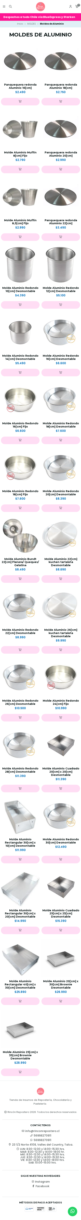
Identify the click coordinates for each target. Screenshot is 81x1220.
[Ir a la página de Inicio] (40, 6)
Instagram (42, 1181)
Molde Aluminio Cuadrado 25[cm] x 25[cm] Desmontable (60, 913)
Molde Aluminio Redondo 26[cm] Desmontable (20, 702)
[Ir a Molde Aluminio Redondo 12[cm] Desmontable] (60, 264)
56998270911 (42, 1135)
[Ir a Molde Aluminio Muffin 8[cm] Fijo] (20, 129)
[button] (20, 101)
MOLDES (31, 23)
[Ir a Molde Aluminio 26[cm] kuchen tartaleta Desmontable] (60, 606)
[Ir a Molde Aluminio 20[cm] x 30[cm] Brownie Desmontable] (60, 958)
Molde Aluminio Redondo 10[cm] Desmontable (20, 289)
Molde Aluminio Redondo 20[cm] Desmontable (61, 493)
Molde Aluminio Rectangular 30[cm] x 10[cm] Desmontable (20, 842)
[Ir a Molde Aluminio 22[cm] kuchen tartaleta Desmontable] (60, 535)
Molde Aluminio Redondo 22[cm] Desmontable (20, 631)
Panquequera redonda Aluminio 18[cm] (61, 86)
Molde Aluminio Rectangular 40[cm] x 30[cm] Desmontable (20, 984)
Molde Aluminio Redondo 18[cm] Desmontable (61, 425)
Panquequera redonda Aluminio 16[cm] (20, 86)
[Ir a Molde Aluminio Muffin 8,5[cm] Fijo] (20, 197)
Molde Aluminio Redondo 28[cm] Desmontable (20, 770)
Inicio (20, 23)
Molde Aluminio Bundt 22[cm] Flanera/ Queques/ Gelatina (20, 562)
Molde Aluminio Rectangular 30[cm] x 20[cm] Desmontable (20, 913)
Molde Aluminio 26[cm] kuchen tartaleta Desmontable (60, 633)
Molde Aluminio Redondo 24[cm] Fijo (61, 702)
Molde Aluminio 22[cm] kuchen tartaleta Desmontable (60, 562)
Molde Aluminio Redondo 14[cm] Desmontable (20, 357)
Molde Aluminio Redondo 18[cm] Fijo (20, 493)
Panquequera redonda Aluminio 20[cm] (61, 154)
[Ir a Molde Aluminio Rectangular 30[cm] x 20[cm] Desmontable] (20, 887)
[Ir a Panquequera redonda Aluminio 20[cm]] (60, 129)
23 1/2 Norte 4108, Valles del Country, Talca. (42, 1144)
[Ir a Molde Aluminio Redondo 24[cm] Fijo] (60, 677)
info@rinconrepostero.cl (42, 1131)
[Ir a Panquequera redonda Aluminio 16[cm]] (20, 61)
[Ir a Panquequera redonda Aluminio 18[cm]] (60, 61)
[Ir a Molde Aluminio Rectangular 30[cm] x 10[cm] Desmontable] (20, 816)
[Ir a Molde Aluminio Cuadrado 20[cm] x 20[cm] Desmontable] (60, 745)
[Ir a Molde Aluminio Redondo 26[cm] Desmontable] (20, 677)
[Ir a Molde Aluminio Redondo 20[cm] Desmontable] (60, 468)
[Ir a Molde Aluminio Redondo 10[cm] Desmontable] (20, 264)
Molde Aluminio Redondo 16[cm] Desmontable (61, 357)
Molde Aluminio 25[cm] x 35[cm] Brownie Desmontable (20, 1055)
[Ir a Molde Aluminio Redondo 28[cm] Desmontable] (20, 745)
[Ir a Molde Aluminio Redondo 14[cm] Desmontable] (20, 332)
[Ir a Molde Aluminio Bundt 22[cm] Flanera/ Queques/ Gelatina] (20, 535)
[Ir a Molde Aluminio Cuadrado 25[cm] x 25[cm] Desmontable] (60, 887)
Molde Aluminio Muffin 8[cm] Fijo (20, 154)
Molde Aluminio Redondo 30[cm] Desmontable (61, 841)
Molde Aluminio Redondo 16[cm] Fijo (20, 425)
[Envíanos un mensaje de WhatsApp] (72, 1211)
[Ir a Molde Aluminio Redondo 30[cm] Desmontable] (60, 816)
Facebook (42, 1186)
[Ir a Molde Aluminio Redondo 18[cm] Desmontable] (60, 400)
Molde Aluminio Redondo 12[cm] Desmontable (61, 289)
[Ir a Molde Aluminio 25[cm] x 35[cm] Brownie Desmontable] (20, 1029)
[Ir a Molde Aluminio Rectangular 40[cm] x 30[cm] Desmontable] (20, 958)
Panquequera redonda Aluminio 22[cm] (61, 222)
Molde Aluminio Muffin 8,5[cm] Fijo (20, 222)
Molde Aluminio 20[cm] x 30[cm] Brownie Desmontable (60, 984)
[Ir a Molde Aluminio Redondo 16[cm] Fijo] (20, 400)
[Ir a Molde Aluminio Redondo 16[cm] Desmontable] (60, 332)
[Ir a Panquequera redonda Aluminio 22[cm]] (60, 197)
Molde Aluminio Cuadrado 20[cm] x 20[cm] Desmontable (60, 771)
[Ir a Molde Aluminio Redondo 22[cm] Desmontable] (20, 606)
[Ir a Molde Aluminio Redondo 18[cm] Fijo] (20, 468)
